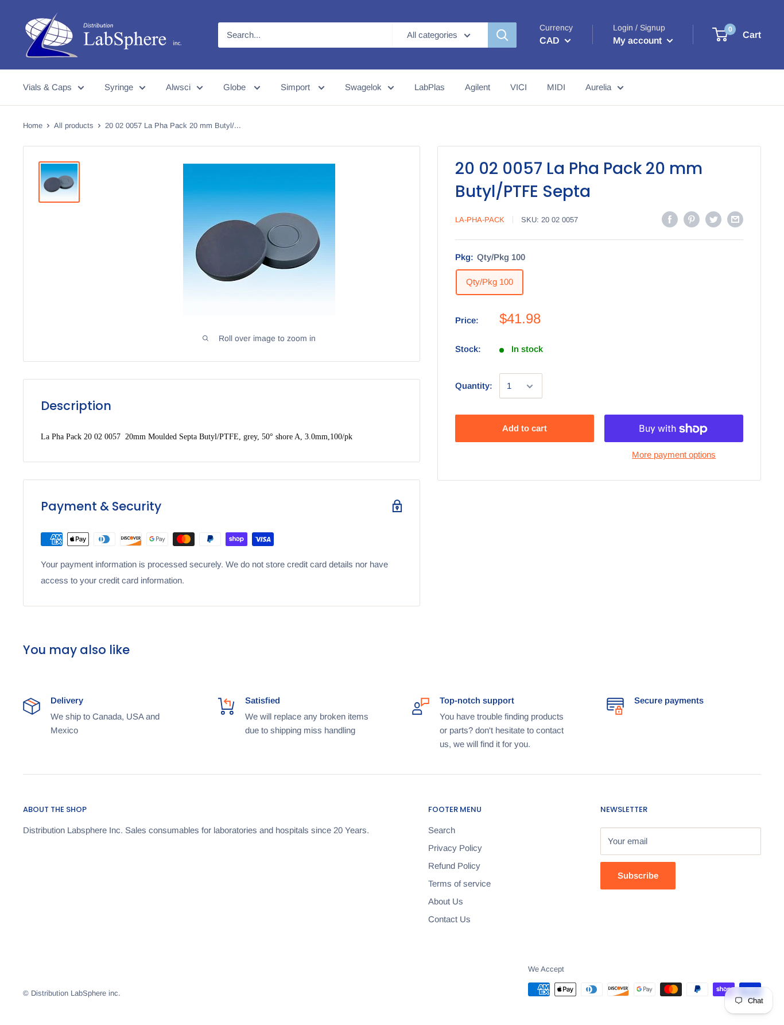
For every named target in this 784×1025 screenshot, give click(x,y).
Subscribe (638, 875)
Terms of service (459, 883)
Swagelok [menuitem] (363, 87)
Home (32, 125)
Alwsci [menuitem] (178, 87)
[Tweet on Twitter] (713, 219)
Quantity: (473, 386)
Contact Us (449, 919)
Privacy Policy (455, 848)
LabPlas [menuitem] (429, 87)
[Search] (502, 35)
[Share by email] (735, 219)
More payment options (674, 455)
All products (74, 125)
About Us (445, 901)
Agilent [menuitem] (477, 87)
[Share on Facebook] (670, 219)
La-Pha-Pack (479, 219)
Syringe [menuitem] (118, 87)
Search (441, 830)
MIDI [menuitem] (556, 87)
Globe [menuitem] (235, 87)
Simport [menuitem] (296, 87)
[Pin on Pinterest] (692, 219)
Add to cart (524, 429)
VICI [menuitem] (518, 87)
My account (638, 40)
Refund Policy (454, 866)
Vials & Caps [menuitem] (47, 87)
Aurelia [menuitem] (598, 87)
